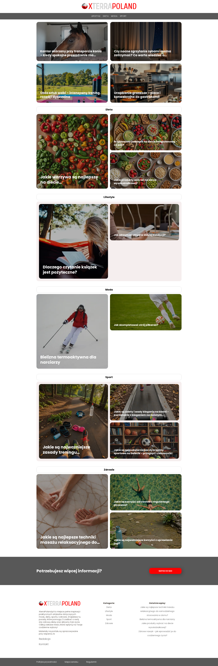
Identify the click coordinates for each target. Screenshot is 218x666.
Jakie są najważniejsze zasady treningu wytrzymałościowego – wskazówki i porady (67, 449)
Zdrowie (109, 469)
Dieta (106, 16)
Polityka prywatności (46, 661)
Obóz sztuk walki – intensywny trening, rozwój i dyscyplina (70, 95)
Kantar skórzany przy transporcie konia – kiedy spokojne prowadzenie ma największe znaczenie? (71, 53)
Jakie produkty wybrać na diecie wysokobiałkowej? (135, 181)
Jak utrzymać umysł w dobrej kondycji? (140, 235)
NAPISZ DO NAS (165, 571)
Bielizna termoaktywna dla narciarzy (68, 359)
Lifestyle (95, 16)
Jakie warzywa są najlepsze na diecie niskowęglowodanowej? (69, 179)
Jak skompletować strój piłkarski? (136, 325)
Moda (114, 16)
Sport (123, 16)
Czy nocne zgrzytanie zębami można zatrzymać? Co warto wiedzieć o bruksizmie (142, 53)
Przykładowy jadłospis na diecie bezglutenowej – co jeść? (145, 143)
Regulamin (91, 661)
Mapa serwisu (71, 661)
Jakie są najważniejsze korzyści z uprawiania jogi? (143, 541)
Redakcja (44, 639)
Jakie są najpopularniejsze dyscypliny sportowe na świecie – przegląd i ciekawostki (143, 451)
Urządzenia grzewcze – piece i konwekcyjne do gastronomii (137, 95)
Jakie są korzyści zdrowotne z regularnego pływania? (141, 503)
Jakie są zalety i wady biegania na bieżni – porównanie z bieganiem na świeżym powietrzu (141, 413)
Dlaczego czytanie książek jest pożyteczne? (70, 269)
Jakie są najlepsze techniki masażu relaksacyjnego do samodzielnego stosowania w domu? (71, 539)
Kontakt (44, 644)
